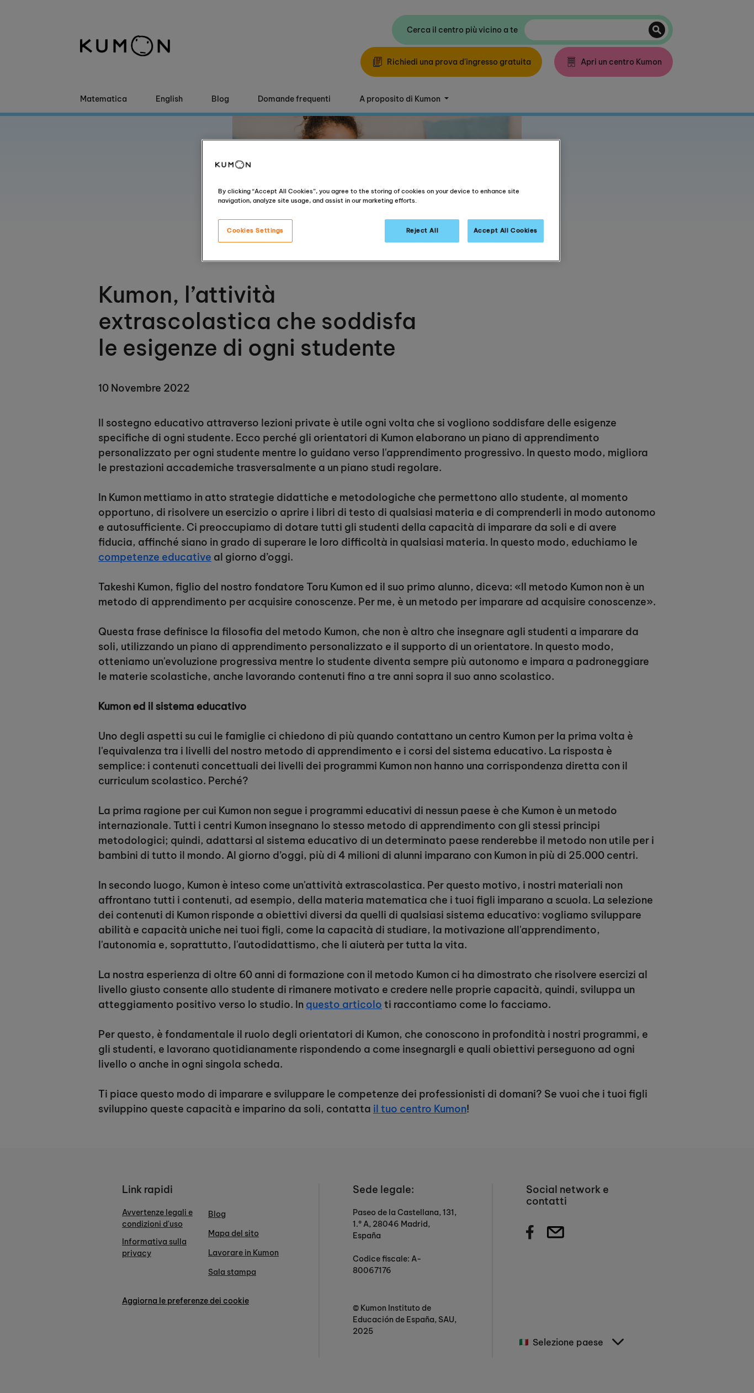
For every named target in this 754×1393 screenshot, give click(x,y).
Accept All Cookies (506, 230)
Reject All (422, 230)
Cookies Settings (255, 230)
